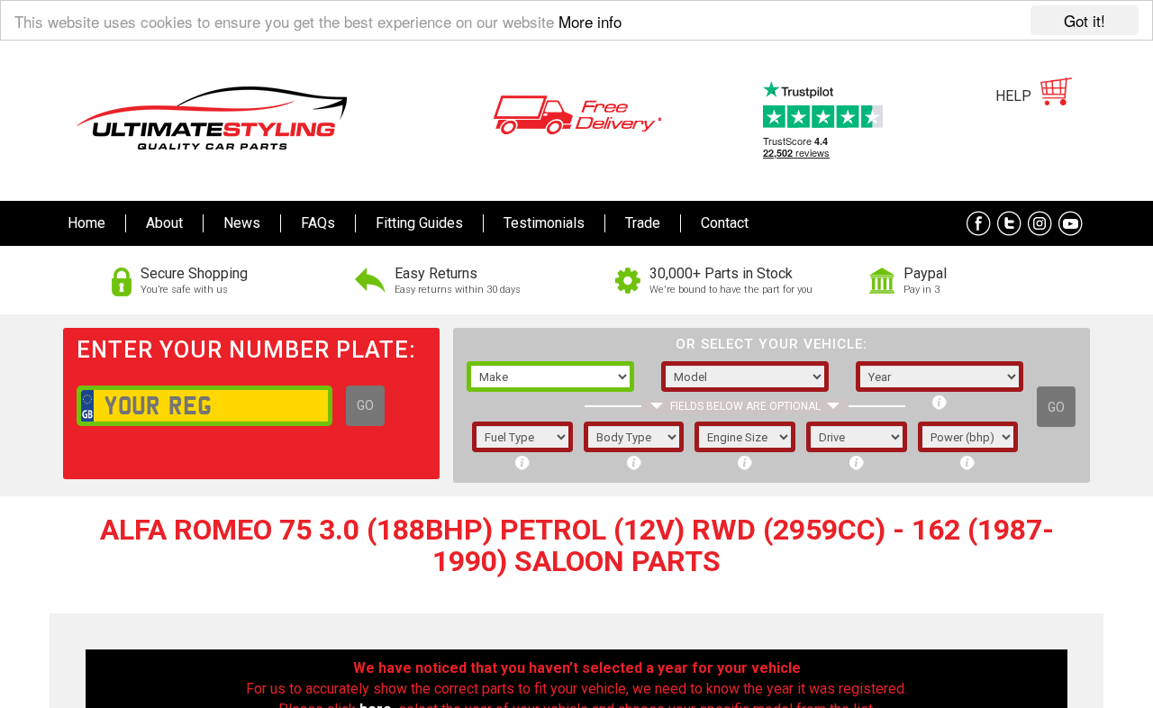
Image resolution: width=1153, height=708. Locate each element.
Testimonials (544, 222)
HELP (1013, 95)
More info (590, 21)
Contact (725, 222)
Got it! (1084, 20)
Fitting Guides (419, 222)
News (241, 222)
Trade (642, 222)
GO (365, 405)
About (164, 222)
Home (86, 222)
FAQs (318, 222)
